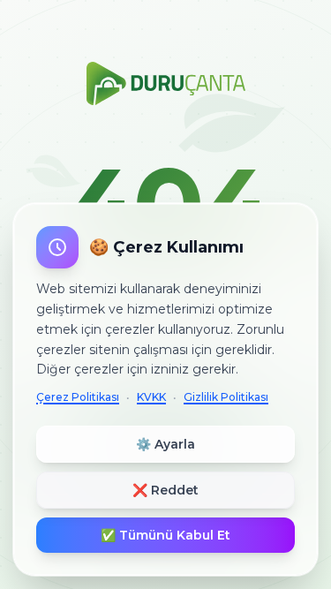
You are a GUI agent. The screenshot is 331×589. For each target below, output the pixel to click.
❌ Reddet (165, 490)
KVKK (151, 397)
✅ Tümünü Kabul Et (165, 535)
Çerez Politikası (77, 397)
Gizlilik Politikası (226, 397)
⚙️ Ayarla (165, 444)
